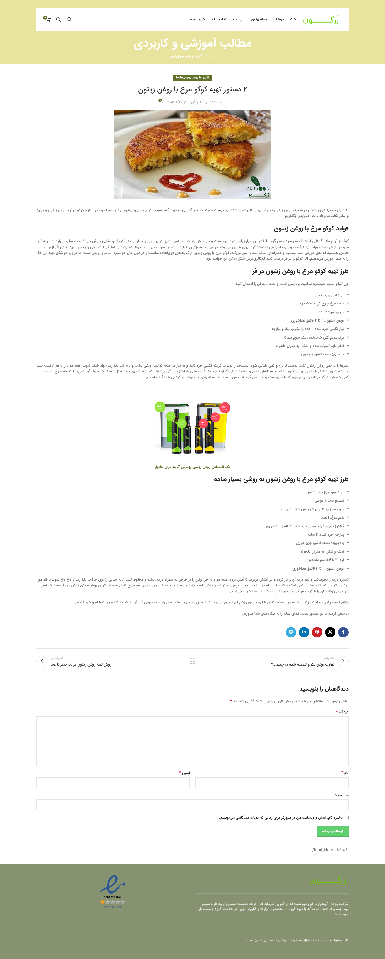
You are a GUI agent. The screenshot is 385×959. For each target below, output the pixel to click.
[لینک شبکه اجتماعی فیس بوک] (343, 632)
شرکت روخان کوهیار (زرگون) (276, 940)
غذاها (179, 77)
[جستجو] (58, 19)
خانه (211, 56)
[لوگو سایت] (321, 19)
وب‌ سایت (341, 795)
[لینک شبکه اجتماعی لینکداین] (304, 632)
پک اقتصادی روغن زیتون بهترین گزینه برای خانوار (192, 467)
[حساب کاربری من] (69, 19)
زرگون (193, 102)
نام (345, 773)
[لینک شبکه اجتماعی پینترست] (317, 632)
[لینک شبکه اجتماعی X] (330, 632)
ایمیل (184, 773)
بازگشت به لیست (193, 661)
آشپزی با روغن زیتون (186, 56)
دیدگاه (342, 712)
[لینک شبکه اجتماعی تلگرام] (291, 632)
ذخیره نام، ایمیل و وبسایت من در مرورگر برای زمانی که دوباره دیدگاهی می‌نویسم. (281, 817)
